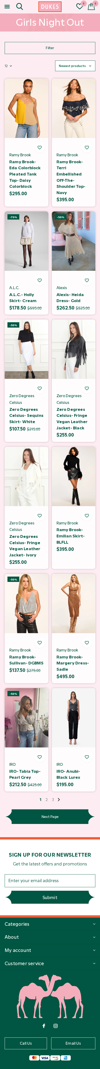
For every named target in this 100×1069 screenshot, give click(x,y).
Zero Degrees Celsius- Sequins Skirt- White (26, 415)
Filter (50, 48)
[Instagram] (55, 1026)
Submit (50, 897)
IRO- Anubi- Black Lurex (68, 774)
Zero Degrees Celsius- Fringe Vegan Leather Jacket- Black (72, 419)
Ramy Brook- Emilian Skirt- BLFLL (71, 536)
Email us (73, 1043)
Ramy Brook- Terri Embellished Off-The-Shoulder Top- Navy (71, 177)
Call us (26, 1043)
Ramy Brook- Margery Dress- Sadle (73, 663)
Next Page (50, 816)
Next (59, 799)
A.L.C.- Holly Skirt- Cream (23, 297)
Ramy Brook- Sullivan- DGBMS (26, 660)
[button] (7, 6)
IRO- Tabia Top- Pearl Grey (24, 774)
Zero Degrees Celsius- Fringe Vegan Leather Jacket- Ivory (24, 546)
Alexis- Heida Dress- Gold (70, 297)
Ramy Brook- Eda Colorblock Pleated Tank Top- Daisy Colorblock (25, 174)
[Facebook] (44, 1026)
